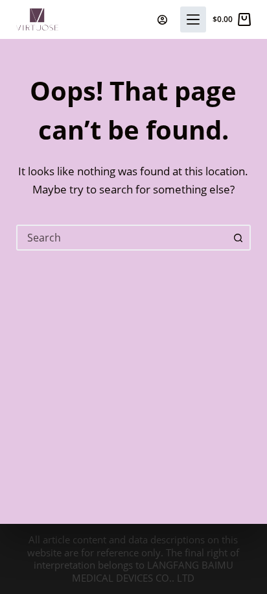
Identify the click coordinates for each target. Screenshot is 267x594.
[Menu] (193, 19)
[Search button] (238, 237)
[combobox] (122, 238)
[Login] (162, 20)
